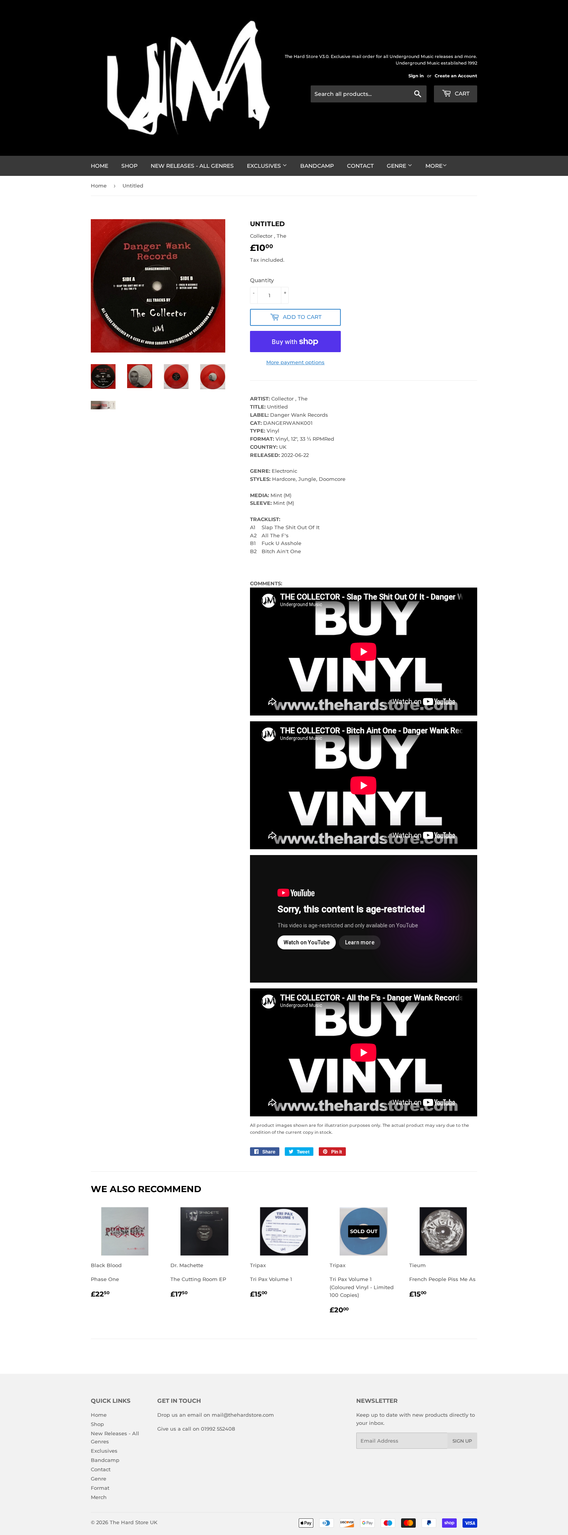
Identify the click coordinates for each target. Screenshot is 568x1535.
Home (99, 165)
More (433, 165)
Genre (397, 165)
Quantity (262, 280)
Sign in (416, 75)
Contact (360, 165)
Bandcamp (317, 165)
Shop (129, 165)
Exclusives (264, 165)
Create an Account (456, 75)
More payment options (295, 362)
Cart (461, 93)
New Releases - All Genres (192, 165)
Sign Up (462, 1441)
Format (100, 1488)
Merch (99, 1497)
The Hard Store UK (133, 1522)
